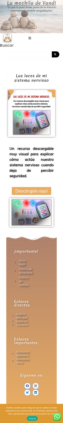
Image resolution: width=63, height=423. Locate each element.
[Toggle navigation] (30, 38)
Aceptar (32, 418)
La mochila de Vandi (31, 3)
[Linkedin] (35, 392)
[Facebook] (27, 386)
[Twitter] (27, 392)
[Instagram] (35, 386)
